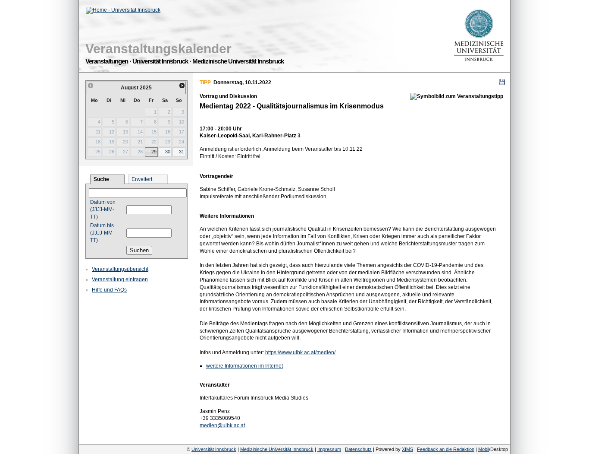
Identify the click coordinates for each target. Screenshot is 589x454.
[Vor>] (182, 85)
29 (154, 151)
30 (167, 151)
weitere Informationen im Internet (244, 366)
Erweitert (142, 179)
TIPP (205, 82)
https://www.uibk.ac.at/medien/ (300, 352)
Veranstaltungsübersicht (120, 269)
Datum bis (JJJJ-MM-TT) (102, 232)
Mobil (483, 449)
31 (181, 151)
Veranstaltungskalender (158, 48)
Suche (101, 179)
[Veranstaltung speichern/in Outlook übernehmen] (502, 82)
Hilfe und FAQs (109, 290)
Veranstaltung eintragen (120, 279)
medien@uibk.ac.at (222, 425)
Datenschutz (358, 449)
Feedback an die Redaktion (445, 449)
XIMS (407, 449)
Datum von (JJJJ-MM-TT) (103, 209)
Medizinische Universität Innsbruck (276, 449)
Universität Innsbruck (213, 449)
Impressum (329, 449)
